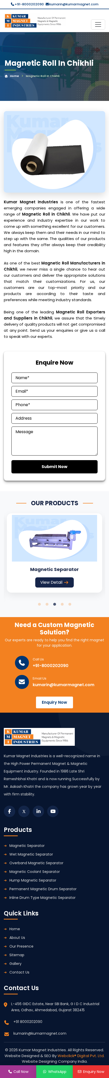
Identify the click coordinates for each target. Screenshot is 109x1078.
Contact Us (19, 972)
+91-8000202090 (29, 4)
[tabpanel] (54, 553)
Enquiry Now (54, 702)
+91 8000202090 (27, 1021)
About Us (17, 937)
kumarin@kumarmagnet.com (73, 4)
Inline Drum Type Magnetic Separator (42, 897)
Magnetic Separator (27, 845)
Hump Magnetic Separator (32, 880)
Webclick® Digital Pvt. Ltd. (81, 1055)
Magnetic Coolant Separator (34, 871)
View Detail (51, 582)
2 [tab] (46, 604)
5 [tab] (69, 604)
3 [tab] (54, 604)
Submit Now (54, 467)
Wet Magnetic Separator (31, 854)
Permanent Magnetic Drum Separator (43, 888)
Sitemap (16, 954)
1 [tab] (39, 604)
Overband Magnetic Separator (36, 863)
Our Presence (21, 946)
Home (14, 76)
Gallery (15, 963)
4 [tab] (62, 604)
